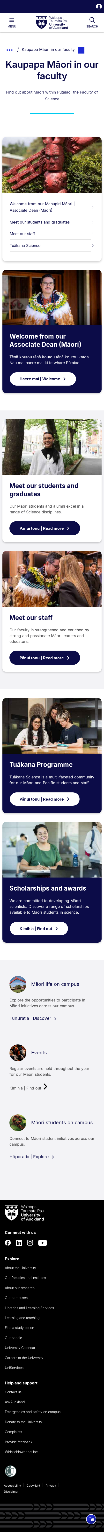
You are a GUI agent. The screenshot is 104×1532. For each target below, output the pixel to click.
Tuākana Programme (41, 764)
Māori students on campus (62, 1122)
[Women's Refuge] (10, 1475)
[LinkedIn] (19, 1243)
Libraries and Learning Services (29, 1308)
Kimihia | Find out (36, 928)
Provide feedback (18, 1442)
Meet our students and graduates (40, 222)
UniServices (14, 1368)
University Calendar (20, 1348)
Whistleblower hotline (21, 1452)
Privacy (50, 1485)
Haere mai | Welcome (40, 378)
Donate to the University (23, 1422)
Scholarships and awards (47, 888)
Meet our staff (22, 233)
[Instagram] (30, 1243)
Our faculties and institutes (25, 1278)
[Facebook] (8, 1243)
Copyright (33, 1485)
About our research (20, 1288)
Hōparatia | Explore (29, 1156)
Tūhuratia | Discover (30, 1018)
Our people (13, 1338)
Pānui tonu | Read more (42, 528)
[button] (99, 7)
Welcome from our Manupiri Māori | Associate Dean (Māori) (42, 207)
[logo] (52, 22)
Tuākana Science (25, 245)
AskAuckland (15, 1402)
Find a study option (19, 1328)
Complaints (13, 1432)
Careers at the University (24, 1358)
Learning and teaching (22, 1318)
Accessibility (12, 1485)
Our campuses (16, 1298)
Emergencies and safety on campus (32, 1412)
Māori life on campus (55, 984)
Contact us (13, 1392)
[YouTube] (42, 1243)
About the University (20, 1268)
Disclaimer (11, 1491)
